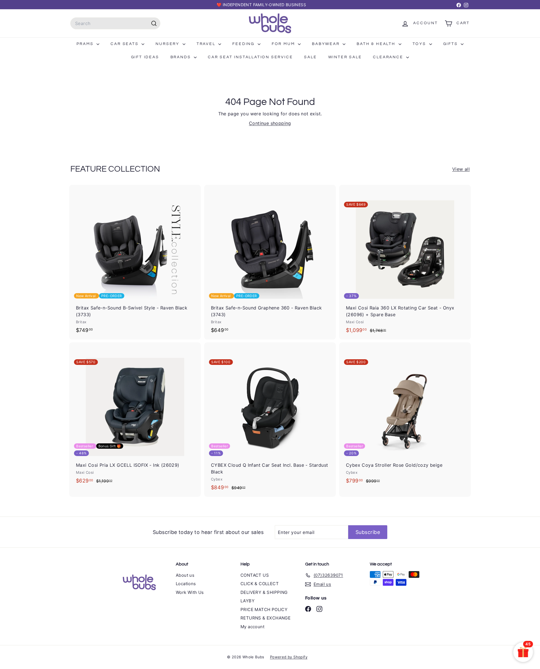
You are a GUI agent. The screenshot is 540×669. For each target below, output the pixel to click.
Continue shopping (270, 123)
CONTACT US (254, 575)
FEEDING (244, 44)
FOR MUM (284, 44)
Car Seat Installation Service (250, 57)
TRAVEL (207, 44)
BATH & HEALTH (377, 44)
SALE (310, 57)
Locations (186, 583)
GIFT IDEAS (145, 57)
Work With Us (190, 592)
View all (461, 169)
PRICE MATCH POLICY (263, 609)
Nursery (168, 44)
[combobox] (115, 23)
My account (252, 626)
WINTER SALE (345, 57)
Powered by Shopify (288, 657)
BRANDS (181, 57)
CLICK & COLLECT (259, 583)
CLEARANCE (389, 57)
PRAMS (85, 44)
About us (185, 575)
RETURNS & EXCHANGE (265, 618)
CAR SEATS (125, 44)
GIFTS (451, 44)
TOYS (420, 44)
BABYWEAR (326, 44)
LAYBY (247, 600)
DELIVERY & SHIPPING (264, 592)
